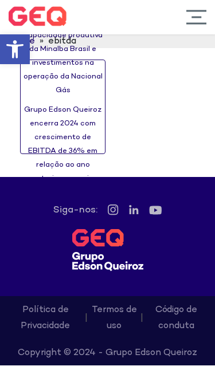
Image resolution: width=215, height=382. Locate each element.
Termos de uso (114, 318)
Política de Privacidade (45, 318)
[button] (15, 49)
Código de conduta (176, 318)
